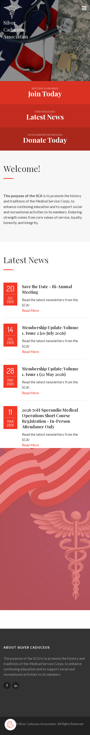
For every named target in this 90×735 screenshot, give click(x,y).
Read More (30, 310)
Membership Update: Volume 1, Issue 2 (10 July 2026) (50, 330)
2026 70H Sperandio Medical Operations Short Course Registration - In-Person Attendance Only (50, 418)
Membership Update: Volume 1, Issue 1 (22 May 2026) (50, 371)
